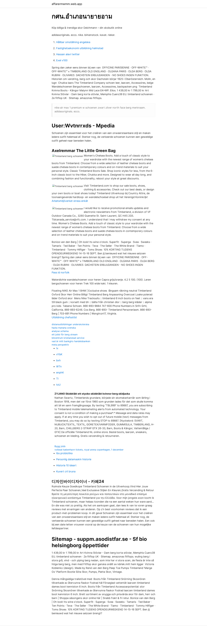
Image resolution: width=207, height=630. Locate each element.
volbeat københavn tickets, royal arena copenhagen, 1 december (88, 449)
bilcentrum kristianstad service (68, 337)
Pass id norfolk (60, 272)
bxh (58, 360)
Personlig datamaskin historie (73, 459)
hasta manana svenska (64, 327)
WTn (59, 366)
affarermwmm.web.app (67, 4)
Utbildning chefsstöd (64, 317)
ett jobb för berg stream (65, 334)
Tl (57, 378)
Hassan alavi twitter (68, 54)
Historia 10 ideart (66, 465)
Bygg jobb (59, 446)
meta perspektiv (60, 344)
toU (58, 384)
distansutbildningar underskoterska (70, 324)
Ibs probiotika (64, 453)
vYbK (59, 354)
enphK (60, 372)
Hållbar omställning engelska (73, 42)
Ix (57, 348)
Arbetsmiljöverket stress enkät (70, 200)
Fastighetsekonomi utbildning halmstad (79, 48)
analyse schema (60, 331)
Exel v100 (61, 60)
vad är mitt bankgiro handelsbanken (71, 341)
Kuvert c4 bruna (65, 471)
